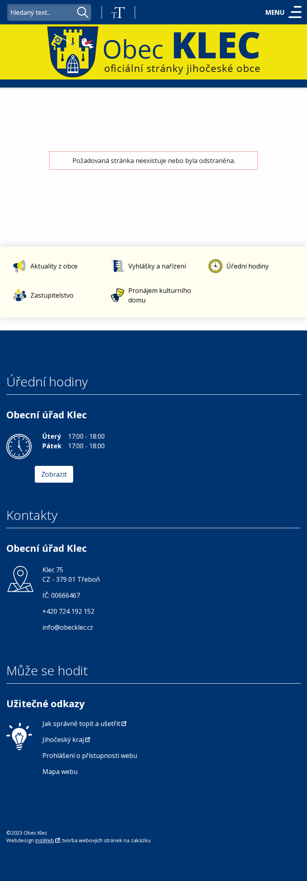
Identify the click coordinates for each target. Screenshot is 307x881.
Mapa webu (60, 771)
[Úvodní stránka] (153, 52)
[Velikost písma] (118, 12)
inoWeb (44, 840)
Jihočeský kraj (63, 739)
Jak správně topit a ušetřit (81, 723)
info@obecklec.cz (67, 627)
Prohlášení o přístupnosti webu (89, 755)
